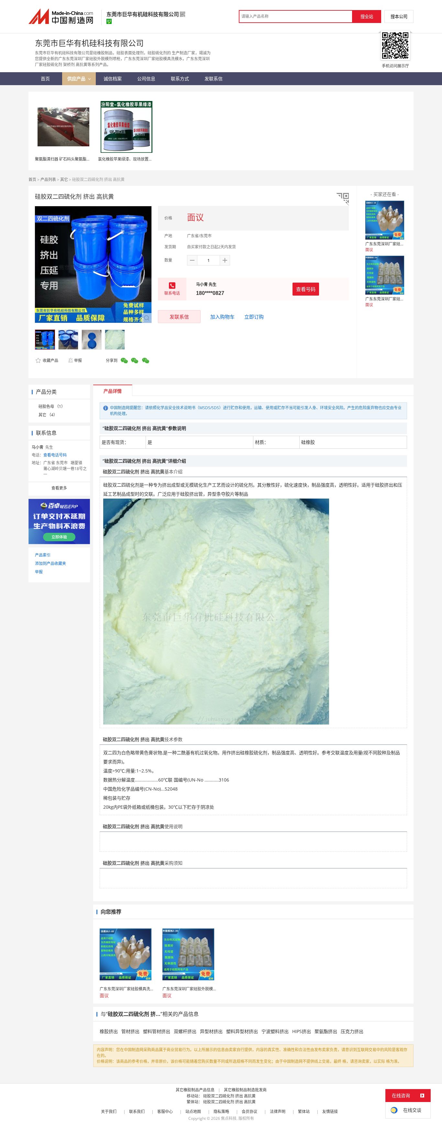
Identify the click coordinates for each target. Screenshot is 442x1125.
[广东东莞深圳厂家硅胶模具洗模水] (384, 220)
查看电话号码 (55, 455)
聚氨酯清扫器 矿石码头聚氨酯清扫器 (66, 159)
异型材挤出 (211, 1031)
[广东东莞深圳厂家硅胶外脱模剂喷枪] (384, 275)
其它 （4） (48, 415)
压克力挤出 (352, 1031)
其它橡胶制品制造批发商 (245, 1090)
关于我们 (108, 1111)
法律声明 (277, 1111)
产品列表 (48, 179)
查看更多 (59, 488)
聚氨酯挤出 (326, 1031)
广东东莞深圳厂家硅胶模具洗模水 (394, 244)
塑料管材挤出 (156, 1031)
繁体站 (304, 1111)
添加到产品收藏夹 (50, 563)
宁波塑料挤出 (275, 1031)
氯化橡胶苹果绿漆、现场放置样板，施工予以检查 (140, 159)
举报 (78, 360)
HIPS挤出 (301, 1031)
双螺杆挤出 (185, 1031)
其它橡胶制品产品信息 (195, 1090)
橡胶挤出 (109, 1031)
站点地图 (193, 1111)
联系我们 (137, 1111)
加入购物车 (222, 316)
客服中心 (165, 1111)
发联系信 (179, 316)
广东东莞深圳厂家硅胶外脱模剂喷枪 (396, 299)
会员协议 (249, 1111)
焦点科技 (229, 1118)
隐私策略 (221, 1111)
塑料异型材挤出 (242, 1031)
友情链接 (330, 1111)
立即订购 (254, 316)
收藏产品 (50, 360)
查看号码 (305, 289)
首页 (32, 179)
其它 (64, 179)
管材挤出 (130, 1031)
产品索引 (42, 555)
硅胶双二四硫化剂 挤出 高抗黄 (229, 1096)
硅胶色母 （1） (52, 406)
